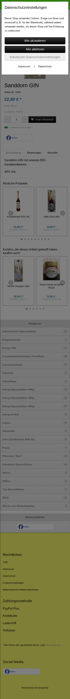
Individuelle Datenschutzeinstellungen (35, 57)
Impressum (24, 66)
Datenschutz (45, 66)
